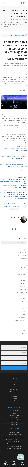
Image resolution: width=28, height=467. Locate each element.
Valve (24, 330)
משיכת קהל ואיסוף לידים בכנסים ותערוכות (14, 437)
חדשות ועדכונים (23, 252)
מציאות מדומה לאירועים (14, 432)
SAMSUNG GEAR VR (21, 21)
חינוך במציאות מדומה (22, 293)
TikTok (13, 422)
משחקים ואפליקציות (8, 22)
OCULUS (23, 206)
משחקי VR (23, 283)
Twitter (23, 324)
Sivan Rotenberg (22, 19)
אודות (14, 385)
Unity (24, 327)
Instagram (13, 420)
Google (23, 298)
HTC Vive (23, 302)
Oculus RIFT (22, 314)
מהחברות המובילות (18, 22)
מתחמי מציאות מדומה (22, 255)
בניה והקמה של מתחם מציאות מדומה (14, 446)
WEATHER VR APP (14, 210)
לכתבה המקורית (23, 170)
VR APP (5, 206)
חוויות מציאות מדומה (22, 289)
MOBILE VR (6, 203)
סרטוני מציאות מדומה (20, 271)
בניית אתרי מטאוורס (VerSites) (14, 448)
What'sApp (13, 413)
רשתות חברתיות (23, 259)
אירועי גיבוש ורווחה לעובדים (14, 441)
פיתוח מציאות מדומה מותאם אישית (14, 439)
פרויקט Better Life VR (14, 391)
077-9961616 (13, 411)
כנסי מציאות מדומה (22, 286)
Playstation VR (21, 317)
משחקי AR (23, 280)
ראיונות (25, 262)
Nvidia (23, 311)
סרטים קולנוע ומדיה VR (21, 265)
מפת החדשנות (14, 396)
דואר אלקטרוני (13, 415)
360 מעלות (22, 268)
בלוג (14, 401)
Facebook (13, 418)
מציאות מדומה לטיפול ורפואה (14, 434)
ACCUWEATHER (21, 203)
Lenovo (23, 305)
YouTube (23, 333)
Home (21, 24)
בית (14, 382)
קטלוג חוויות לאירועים (14, 389)
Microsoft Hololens (20, 308)
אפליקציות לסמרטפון (11, 21)
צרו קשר (14, 403)
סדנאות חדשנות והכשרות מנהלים (14, 444)
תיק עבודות (14, 398)
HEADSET (13, 203)
